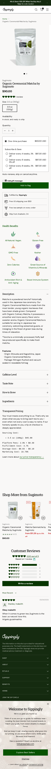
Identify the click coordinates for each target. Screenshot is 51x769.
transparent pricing (36, 764)
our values (23, 764)
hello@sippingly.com (25, 744)
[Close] (48, 704)
